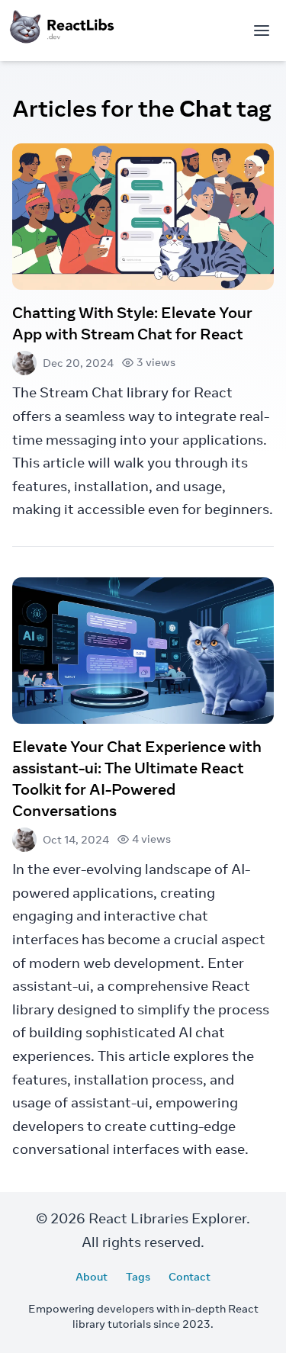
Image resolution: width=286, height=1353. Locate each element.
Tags (138, 1277)
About (92, 1277)
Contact (189, 1277)
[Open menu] (261, 30)
